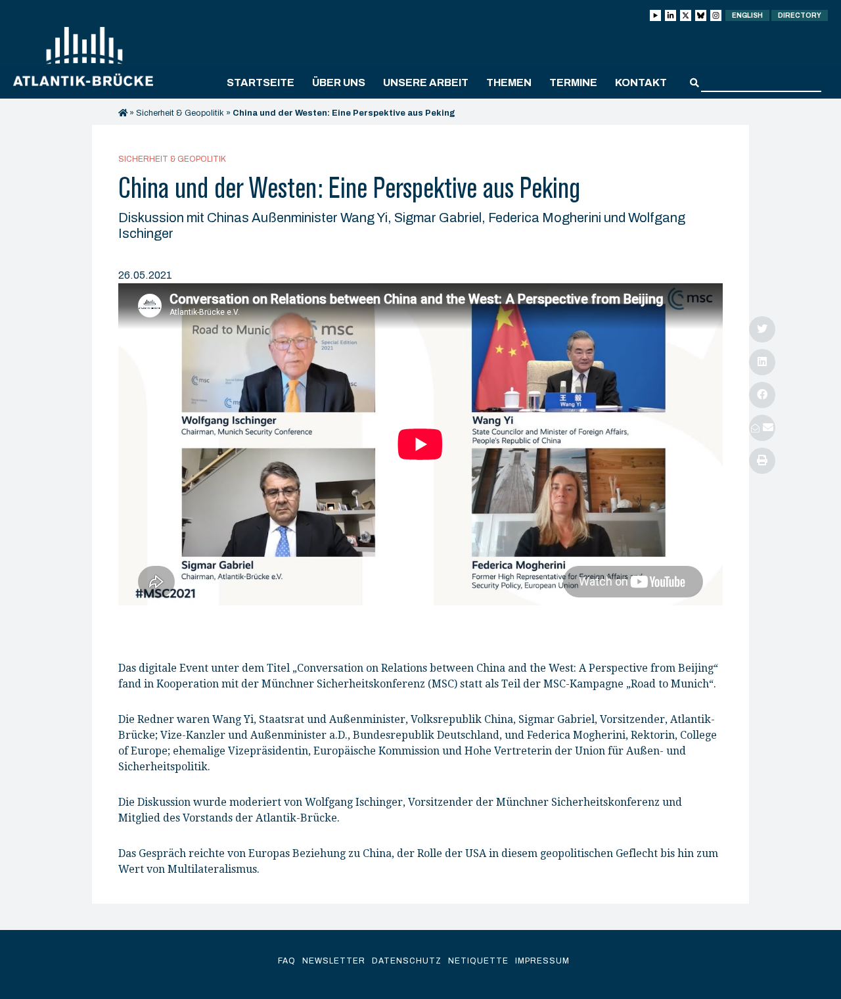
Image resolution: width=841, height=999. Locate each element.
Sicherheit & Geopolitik (180, 113)
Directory (799, 15)
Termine (573, 82)
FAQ (287, 960)
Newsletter (333, 960)
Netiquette (478, 960)
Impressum (542, 960)
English (747, 15)
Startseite (260, 82)
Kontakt (641, 82)
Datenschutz (407, 960)
